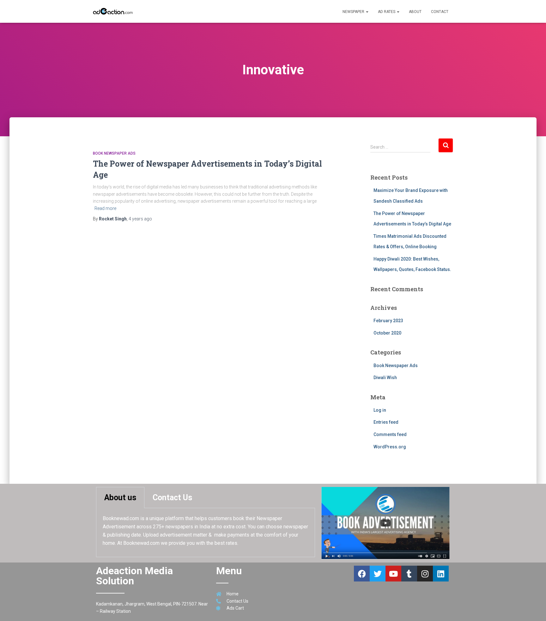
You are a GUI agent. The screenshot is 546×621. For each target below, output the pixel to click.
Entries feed (385, 422)
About (415, 11)
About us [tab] (120, 497)
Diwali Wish (385, 377)
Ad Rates (387, 11)
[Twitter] (377, 573)
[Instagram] (425, 573)
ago (140, 218)
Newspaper (354, 11)
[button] (366, 11)
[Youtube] (393, 573)
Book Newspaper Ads (114, 153)
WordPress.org (389, 446)
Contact (439, 11)
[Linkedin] (441, 573)
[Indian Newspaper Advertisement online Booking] (113, 11)
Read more (105, 208)
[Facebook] (362, 573)
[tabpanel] (205, 532)
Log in (379, 410)
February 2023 (388, 320)
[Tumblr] (409, 573)
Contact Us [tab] (172, 497)
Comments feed (390, 434)
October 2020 (387, 332)
